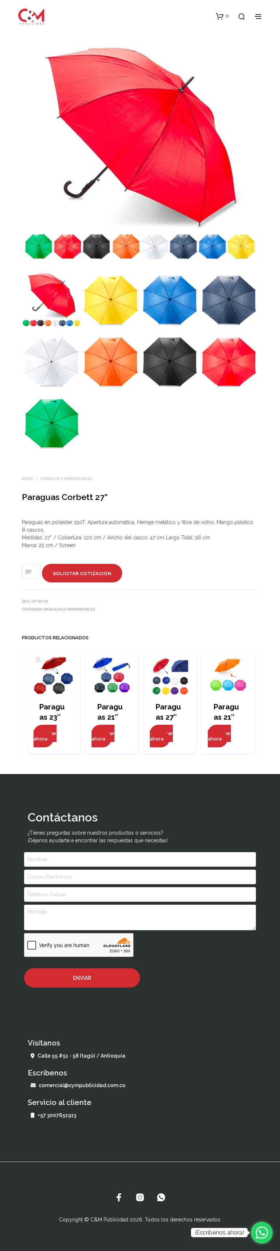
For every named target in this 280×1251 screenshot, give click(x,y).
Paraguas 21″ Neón (226, 717)
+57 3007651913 (57, 1115)
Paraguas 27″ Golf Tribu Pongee (169, 718)
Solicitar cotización (82, 573)
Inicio (27, 479)
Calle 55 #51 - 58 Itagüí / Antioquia (81, 1056)
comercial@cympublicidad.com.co (82, 1085)
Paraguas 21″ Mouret (110, 717)
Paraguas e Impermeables (66, 479)
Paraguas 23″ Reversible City (52, 718)
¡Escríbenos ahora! (219, 1232)
